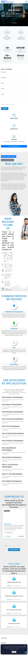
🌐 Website (15, 629)
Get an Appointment (14, 146)
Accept (14, 652)
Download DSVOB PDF (7, 160)
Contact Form (21, 648)
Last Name (3, 77)
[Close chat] (25, 621)
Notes (2, 94)
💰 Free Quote (18, 633)
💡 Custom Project (9, 633)
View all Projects (14, 549)
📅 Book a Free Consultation (15, 637)
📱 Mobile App (8, 629)
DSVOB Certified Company (8, 156)
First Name (3, 72)
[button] (1, 13)
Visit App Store (9, 532)
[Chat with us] (26, 653)
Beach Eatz (7, 524)
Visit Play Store (9, 533)
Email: (2, 83)
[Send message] (24, 645)
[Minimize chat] (23, 621)
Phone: (3, 88)
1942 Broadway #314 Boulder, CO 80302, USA (14, 141)
